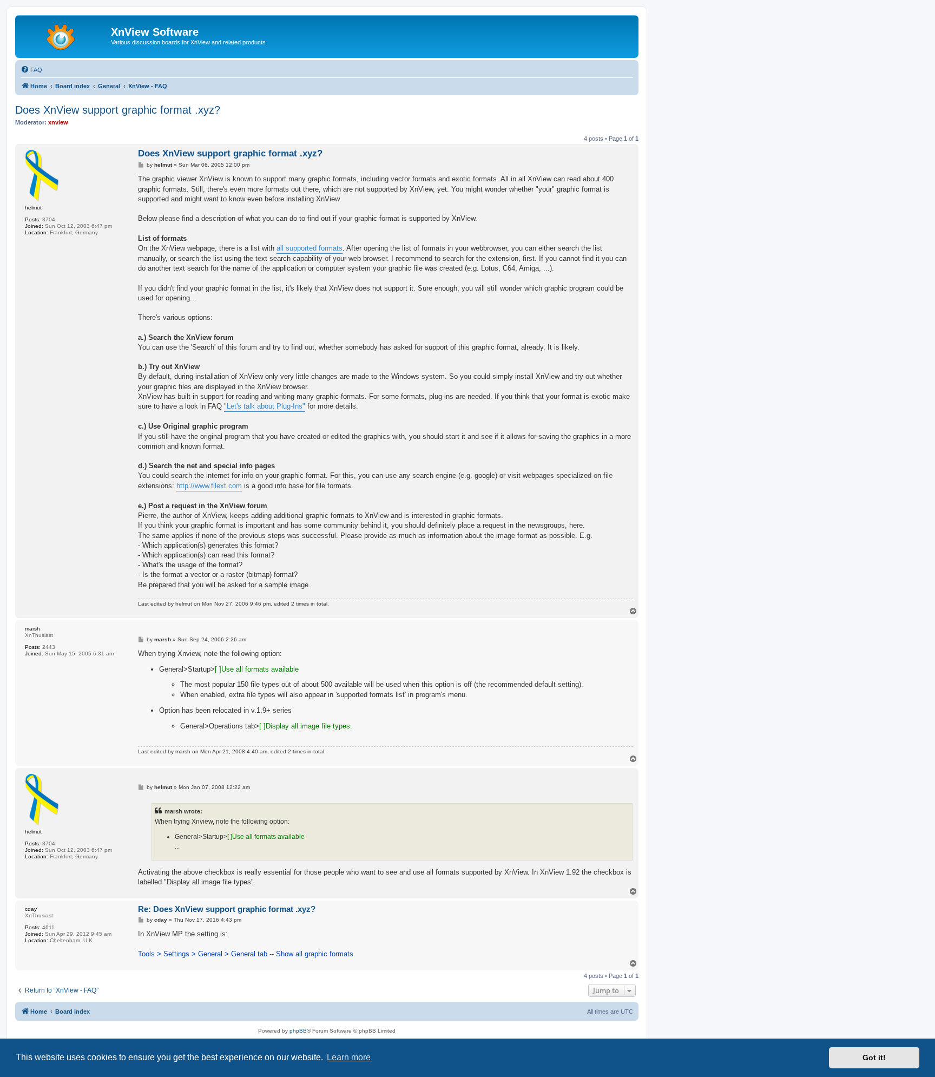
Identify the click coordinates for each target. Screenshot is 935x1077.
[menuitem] (31, 69)
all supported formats (309, 248)
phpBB (298, 1031)
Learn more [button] (349, 1057)
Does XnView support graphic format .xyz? (117, 110)
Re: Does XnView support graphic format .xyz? (226, 909)
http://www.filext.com (209, 486)
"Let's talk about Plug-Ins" (264, 406)
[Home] (64, 35)
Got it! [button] (874, 1057)
